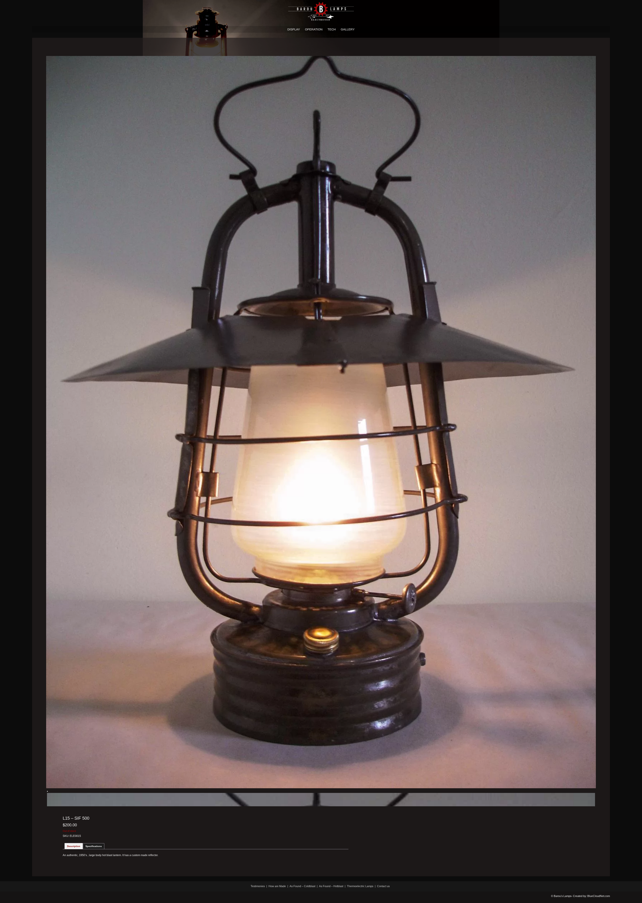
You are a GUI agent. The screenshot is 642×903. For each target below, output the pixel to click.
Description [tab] (73, 846)
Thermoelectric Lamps (360, 886)
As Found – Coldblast (302, 886)
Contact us (383, 886)
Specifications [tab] (93, 846)
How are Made (277, 886)
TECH (332, 29)
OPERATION (314, 29)
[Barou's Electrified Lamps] (321, 11)
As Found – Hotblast (331, 886)
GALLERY (348, 29)
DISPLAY (293, 29)
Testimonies (258, 886)
